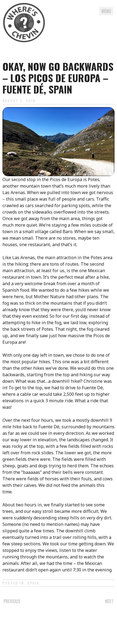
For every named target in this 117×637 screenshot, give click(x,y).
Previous (12, 601)
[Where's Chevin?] (24, 23)
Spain (33, 583)
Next (109, 601)
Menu (106, 11)
